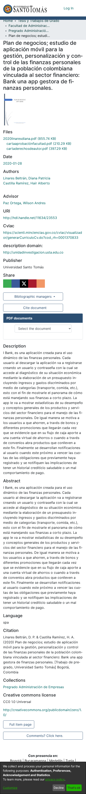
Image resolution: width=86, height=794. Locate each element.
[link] (29, 138)
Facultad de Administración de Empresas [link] (29, 26)
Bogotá (16, 761)
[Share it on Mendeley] (32, 283)
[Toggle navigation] (80, 8)
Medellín (55, 761)
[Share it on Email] (41, 283)
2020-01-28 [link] (12, 163)
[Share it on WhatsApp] (7, 283)
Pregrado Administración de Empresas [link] (29, 31)
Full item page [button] (20, 724)
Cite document (34, 308)
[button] (25, 8)
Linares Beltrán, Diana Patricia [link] (26, 178)
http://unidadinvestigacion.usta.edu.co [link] (33, 252)
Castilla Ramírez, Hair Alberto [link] (26, 183)
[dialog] (43, 778)
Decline (59, 787)
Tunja (70, 761)
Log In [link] (69, 8)
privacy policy (54, 779)
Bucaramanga (35, 761)
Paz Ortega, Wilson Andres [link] (24, 203)
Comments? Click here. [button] (44, 736)
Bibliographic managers (33, 296)
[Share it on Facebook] (15, 283)
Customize (10, 787)
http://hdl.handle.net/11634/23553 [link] (30, 218)
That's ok (73, 787)
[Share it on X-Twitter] (24, 283)
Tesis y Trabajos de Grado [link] (38, 21)
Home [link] (8, 21)
